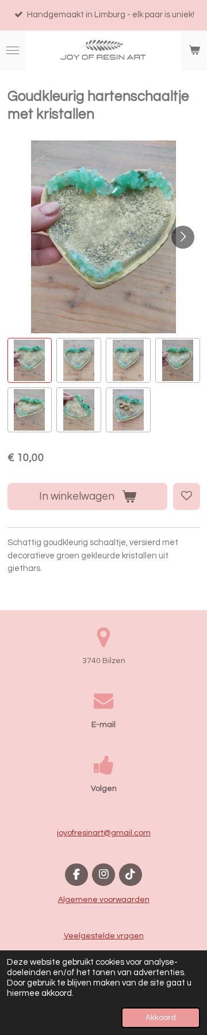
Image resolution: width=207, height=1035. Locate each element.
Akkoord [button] (160, 1018)
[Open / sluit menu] (12, 51)
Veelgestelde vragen (104, 936)
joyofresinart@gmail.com (104, 833)
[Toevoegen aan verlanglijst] (186, 496)
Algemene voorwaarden (104, 900)
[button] (29, 360)
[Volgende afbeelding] (182, 237)
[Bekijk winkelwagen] (194, 51)
